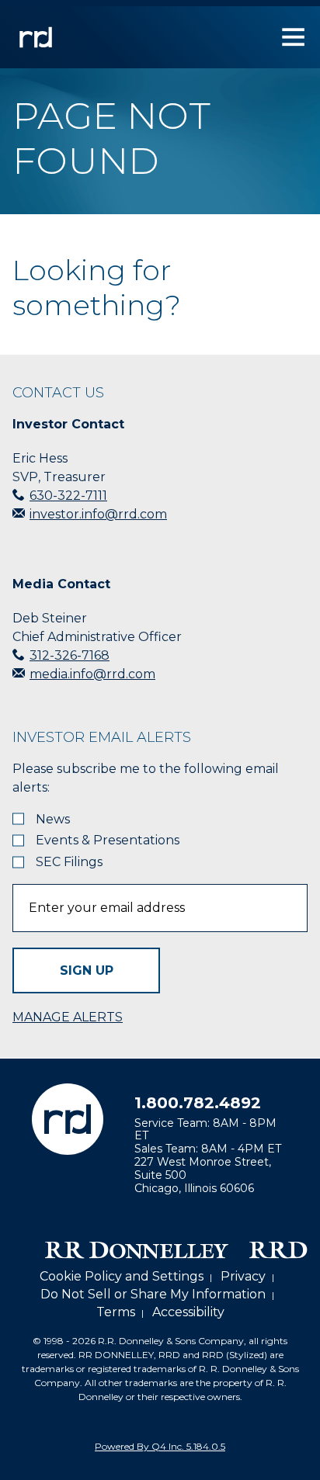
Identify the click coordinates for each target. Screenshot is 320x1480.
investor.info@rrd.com (98, 514)
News (53, 820)
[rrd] (35, 56)
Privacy (243, 1276)
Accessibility (188, 1312)
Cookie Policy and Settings (121, 1276)
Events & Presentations (107, 840)
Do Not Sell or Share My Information (153, 1294)
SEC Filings (69, 862)
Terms (115, 1312)
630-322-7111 (68, 495)
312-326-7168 (70, 655)
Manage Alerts (67, 1017)
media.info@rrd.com (92, 674)
